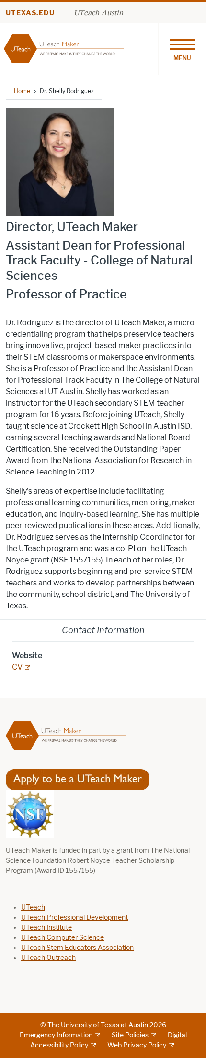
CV (17, 667)
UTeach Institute (46, 928)
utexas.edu (30, 13)
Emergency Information (56, 1035)
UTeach (33, 908)
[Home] (64, 48)
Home (22, 91)
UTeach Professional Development (74, 918)
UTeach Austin (98, 12)
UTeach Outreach (48, 958)
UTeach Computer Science (62, 938)
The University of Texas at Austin (97, 1025)
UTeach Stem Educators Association (77, 948)
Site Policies (130, 1035)
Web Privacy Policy (136, 1045)
